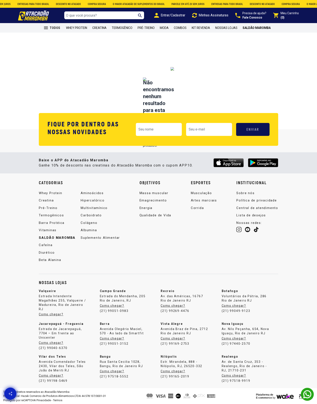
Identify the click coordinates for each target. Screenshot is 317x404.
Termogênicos (51, 215)
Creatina (99, 28)
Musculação (201, 193)
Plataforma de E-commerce (264, 396)
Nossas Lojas (226, 28)
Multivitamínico (94, 208)
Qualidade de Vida (155, 215)
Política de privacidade (256, 200)
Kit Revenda (201, 28)
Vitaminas (47, 230)
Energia (146, 208)
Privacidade (43, 400)
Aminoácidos (92, 193)
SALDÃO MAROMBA (257, 28)
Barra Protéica (51, 223)
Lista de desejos (251, 215)
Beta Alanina (50, 260)
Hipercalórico (92, 200)
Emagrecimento (153, 200)
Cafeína (46, 245)
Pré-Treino (146, 28)
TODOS (55, 28)
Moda (164, 28)
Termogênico (122, 28)
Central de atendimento (257, 208)
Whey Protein (76, 28)
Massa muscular (154, 193)
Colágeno (89, 223)
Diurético (47, 253)
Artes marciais (204, 200)
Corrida (197, 208)
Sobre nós (245, 193)
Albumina (89, 230)
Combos (180, 28)
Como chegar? (51, 314)
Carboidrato (91, 215)
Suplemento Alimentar (100, 238)
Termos (57, 400)
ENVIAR (252, 129)
